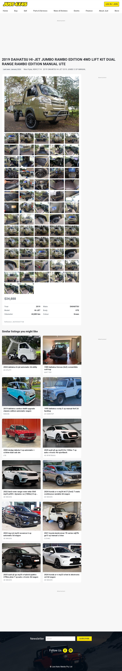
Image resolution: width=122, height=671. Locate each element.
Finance (89, 11)
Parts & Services (40, 11)
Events (76, 11)
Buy (15, 11)
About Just (103, 11)
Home (5, 11)
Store (117, 11)
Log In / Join (112, 4)
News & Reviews (60, 11)
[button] (11, 138)
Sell (25, 11)
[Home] (15, 4)
